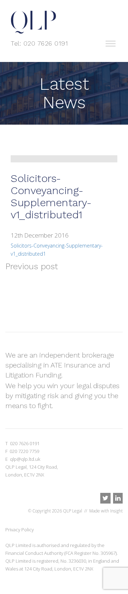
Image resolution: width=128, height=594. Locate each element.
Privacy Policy (19, 529)
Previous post (31, 266)
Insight (116, 511)
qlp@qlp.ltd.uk (25, 459)
